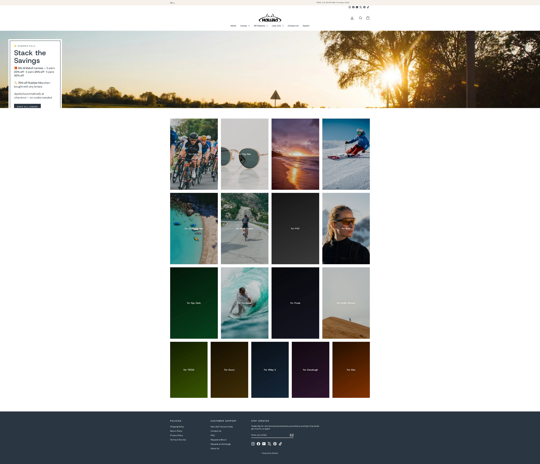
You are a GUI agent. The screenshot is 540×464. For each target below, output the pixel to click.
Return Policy (176, 431)
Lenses (244, 25)
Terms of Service (178, 439)
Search (306, 25)
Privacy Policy (176, 435)
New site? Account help (222, 426)
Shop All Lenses (27, 106)
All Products (260, 25)
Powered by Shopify (270, 453)
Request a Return (219, 439)
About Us (215, 448)
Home (233, 25)
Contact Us (293, 25)
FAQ (213, 435)
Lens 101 (277, 25)
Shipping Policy (177, 426)
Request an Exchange (221, 444)
